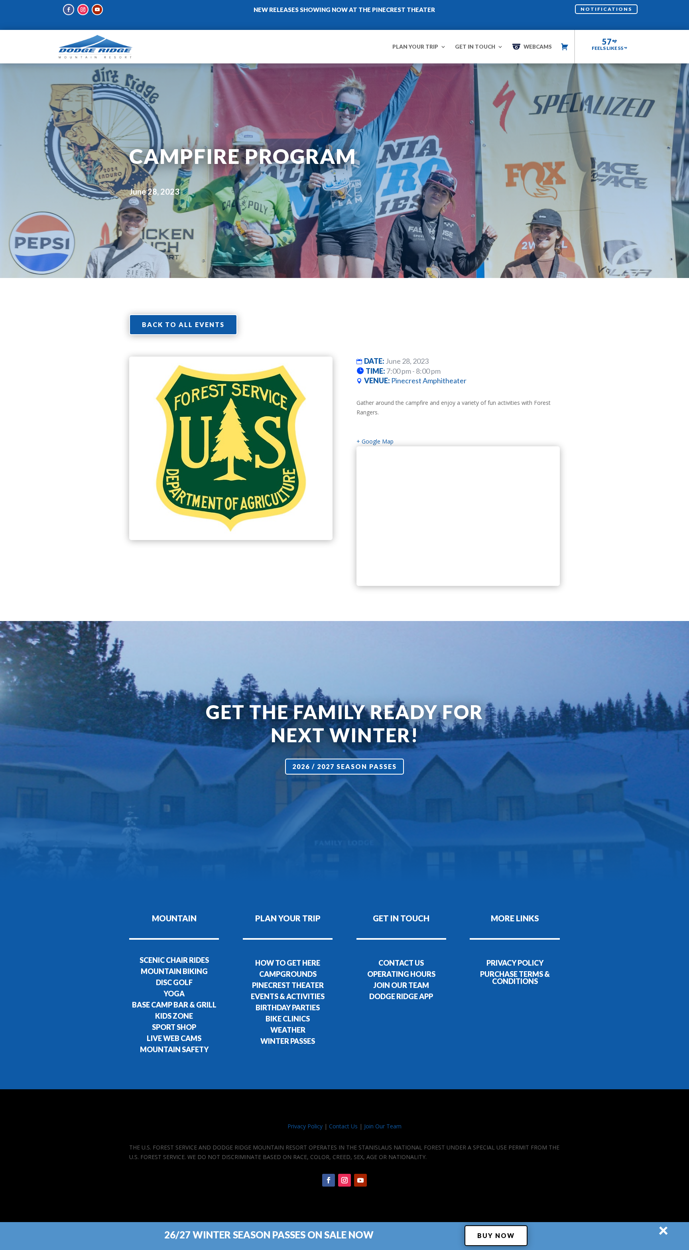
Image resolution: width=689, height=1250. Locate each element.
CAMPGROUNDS (288, 974)
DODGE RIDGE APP (401, 996)
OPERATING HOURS (401, 974)
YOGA (174, 993)
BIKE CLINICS (288, 1018)
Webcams (538, 46)
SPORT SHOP (174, 1027)
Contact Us (343, 1126)
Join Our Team (383, 1126)
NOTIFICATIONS (606, 9)
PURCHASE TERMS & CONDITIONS (515, 978)
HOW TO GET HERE (287, 962)
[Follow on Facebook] (68, 9)
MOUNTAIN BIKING (174, 971)
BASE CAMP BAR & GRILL (174, 1004)
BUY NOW (496, 1235)
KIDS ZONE (174, 1015)
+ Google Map (375, 441)
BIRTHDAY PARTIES (288, 1007)
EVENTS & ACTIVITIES (288, 996)
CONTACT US (401, 962)
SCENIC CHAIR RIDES (174, 960)
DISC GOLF (174, 982)
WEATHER (287, 1029)
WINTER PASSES (287, 1041)
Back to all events (183, 324)
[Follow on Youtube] (97, 9)
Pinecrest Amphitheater (429, 380)
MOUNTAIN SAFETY (174, 1049)
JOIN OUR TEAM (401, 985)
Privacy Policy (305, 1126)
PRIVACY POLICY (514, 962)
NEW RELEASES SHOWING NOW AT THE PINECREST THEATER (344, 9)
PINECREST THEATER (288, 985)
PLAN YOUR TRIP (415, 46)
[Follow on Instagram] (83, 9)
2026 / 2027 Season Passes (344, 766)
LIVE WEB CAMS (174, 1038)
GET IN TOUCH (475, 46)
